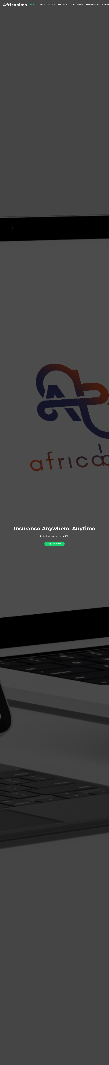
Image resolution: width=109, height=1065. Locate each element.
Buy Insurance (54, 544)
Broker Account (92, 5)
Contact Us (62, 5)
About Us (41, 5)
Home (32, 5)
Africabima (15, 5)
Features (51, 5)
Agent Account (76, 5)
